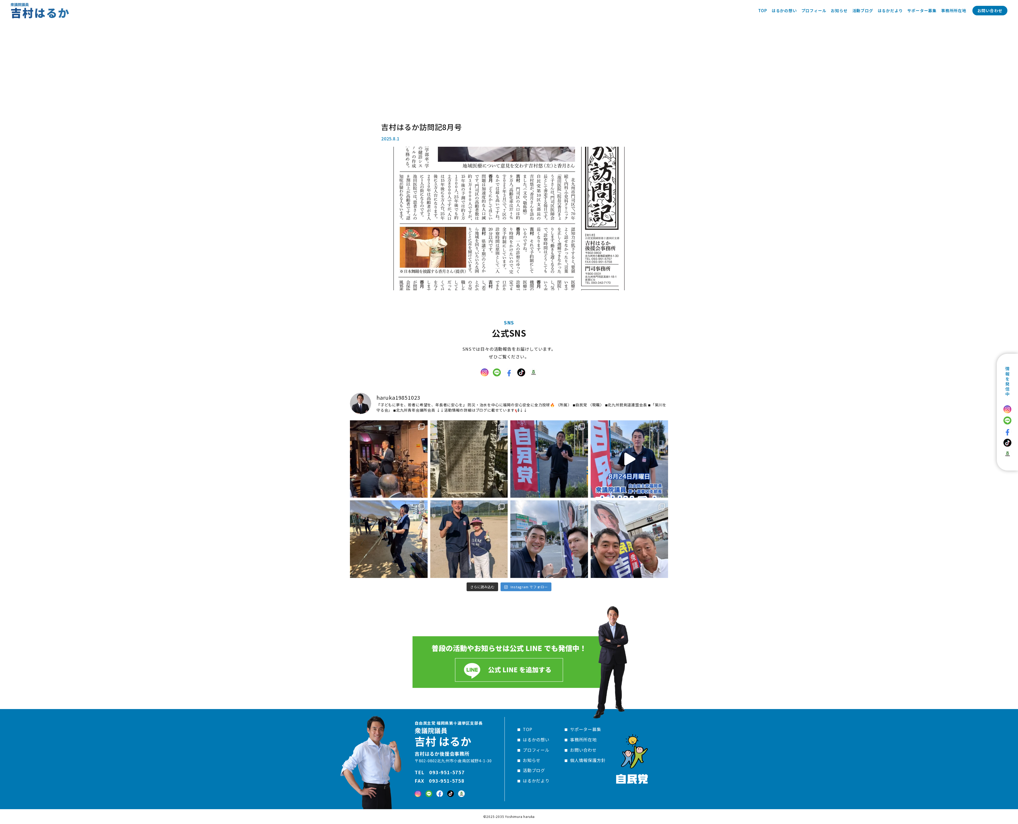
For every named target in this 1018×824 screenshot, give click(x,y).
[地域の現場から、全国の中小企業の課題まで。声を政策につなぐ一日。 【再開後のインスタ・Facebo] (389, 459)
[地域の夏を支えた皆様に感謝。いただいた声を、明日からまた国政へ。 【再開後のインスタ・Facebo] (389, 539)
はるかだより (536, 780)
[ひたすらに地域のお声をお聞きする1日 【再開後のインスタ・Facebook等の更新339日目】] (469, 539)
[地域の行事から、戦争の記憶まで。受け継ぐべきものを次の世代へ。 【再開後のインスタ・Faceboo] (469, 459)
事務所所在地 (583, 739)
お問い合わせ (990, 10)
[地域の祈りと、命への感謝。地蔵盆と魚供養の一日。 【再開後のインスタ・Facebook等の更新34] (549, 459)
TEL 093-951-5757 (440, 772)
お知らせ (532, 760)
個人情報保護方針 (587, 760)
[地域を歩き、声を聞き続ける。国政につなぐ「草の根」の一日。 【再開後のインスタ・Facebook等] (629, 539)
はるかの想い (536, 739)
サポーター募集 (585, 729)
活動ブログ (534, 770)
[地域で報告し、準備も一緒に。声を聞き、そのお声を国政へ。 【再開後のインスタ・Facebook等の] (549, 539)
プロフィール (536, 750)
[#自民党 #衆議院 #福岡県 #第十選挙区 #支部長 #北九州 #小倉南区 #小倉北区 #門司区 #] (629, 459)
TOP (527, 729)
